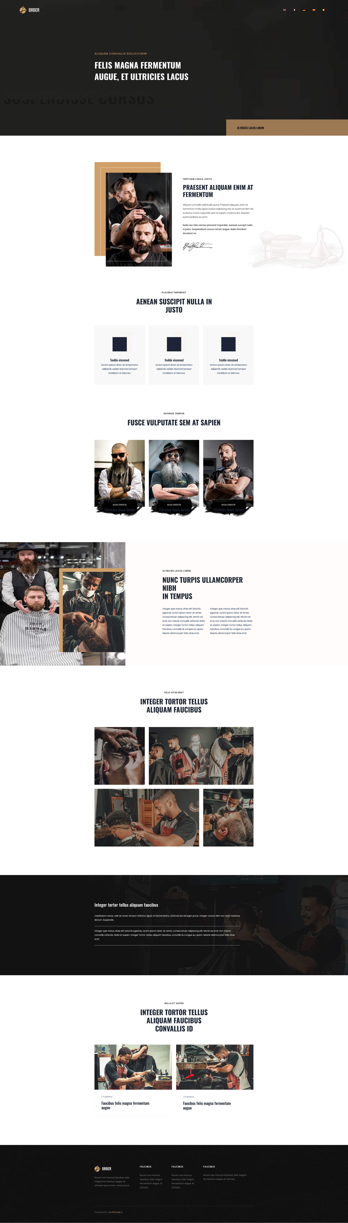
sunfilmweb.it (115, 1212)
